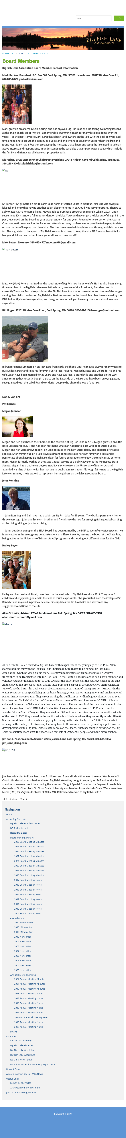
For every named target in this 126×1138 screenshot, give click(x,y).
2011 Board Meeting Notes (28, 903)
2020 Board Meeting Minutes (29, 865)
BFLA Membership (19, 828)
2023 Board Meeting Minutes (29, 851)
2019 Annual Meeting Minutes (29, 988)
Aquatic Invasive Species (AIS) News (24, 1073)
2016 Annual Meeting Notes (28, 1003)
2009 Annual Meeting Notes (28, 1026)
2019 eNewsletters (23, 927)
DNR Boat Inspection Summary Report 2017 (32, 1064)
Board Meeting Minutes (22, 837)
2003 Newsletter (22, 970)
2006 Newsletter (22, 955)
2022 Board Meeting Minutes (29, 856)
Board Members (18, 832)
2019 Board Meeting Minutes (29, 870)
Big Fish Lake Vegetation (22, 1050)
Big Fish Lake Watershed (22, 1054)
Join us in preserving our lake (21, 1092)
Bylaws (13, 1031)
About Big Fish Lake (16, 819)
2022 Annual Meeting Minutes (29, 979)
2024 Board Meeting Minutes (29, 846)
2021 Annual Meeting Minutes (29, 983)
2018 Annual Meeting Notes (28, 993)
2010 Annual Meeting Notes (28, 1022)
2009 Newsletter (22, 941)
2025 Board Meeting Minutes (29, 841)
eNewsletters (17, 918)
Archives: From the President (25, 1087)
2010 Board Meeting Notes (28, 908)
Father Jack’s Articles (20, 1082)
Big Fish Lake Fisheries (21, 1045)
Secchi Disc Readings (21, 1040)
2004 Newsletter (22, 965)
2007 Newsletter (22, 951)
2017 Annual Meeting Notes (28, 998)
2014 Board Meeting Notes (28, 894)
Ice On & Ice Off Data (21, 1059)
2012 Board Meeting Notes (28, 899)
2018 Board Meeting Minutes (29, 875)
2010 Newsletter (22, 936)
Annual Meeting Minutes (23, 974)
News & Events (14, 1069)
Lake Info (11, 1036)
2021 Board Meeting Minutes (29, 860)
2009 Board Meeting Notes (28, 913)
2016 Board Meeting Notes (28, 884)
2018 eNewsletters (23, 931)
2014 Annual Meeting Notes (28, 1012)
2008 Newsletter (22, 946)
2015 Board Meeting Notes (28, 889)
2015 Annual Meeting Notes (28, 1007)
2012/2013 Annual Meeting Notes (31, 1017)
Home (21, 53)
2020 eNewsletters (23, 922)
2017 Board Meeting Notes (28, 879)
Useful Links (12, 1078)
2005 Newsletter (22, 960)
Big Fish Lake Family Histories (25, 823)
